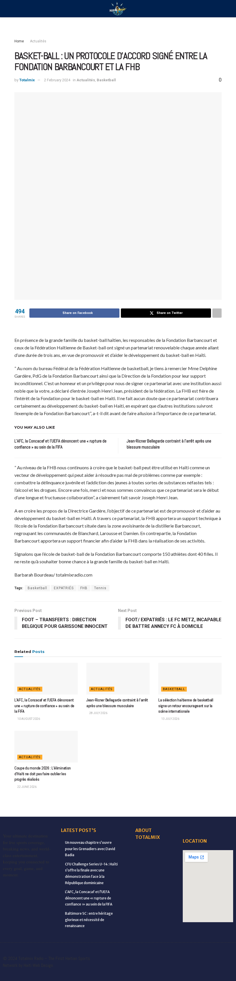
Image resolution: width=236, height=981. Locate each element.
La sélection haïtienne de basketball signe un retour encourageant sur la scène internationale (185, 705)
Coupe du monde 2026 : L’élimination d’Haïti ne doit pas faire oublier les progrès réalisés (42, 773)
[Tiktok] (162, 969)
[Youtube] (226, 953)
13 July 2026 (170, 718)
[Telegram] (178, 969)
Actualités (38, 41)
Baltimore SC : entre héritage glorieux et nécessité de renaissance (89, 919)
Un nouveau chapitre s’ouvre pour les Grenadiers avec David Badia (90, 848)
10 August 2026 (28, 718)
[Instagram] (210, 953)
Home (19, 41)
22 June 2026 (27, 786)
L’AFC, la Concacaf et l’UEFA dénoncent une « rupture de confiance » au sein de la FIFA (44, 705)
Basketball (106, 80)
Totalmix (27, 80)
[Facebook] (131, 953)
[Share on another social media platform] (217, 313)
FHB (83, 588)
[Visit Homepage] (118, 8)
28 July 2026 (98, 713)
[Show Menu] (16, 8)
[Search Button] (219, 8)
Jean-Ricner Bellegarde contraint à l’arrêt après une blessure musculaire (117, 702)
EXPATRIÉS (64, 588)
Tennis (100, 588)
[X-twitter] (194, 953)
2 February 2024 (57, 80)
